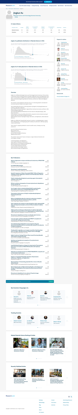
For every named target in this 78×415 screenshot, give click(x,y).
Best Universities (68, 5)
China (16, 17)
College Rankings (35, 5)
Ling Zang (63, 78)
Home (7, 8)
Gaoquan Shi (63, 68)
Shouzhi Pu (63, 52)
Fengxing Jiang (64, 42)
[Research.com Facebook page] (69, 396)
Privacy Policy (66, 405)
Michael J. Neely (43, 320)
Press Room (53, 402)
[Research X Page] (71, 396)
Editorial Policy (66, 402)
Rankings (41, 400)
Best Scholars (61, 5)
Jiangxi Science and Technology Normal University (28, 15)
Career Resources (44, 5)
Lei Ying (62, 82)
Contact (52, 400)
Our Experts (41, 412)
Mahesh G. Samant (17, 320)
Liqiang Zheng (63, 74)
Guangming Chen (57, 296)
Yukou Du (63, 48)
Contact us (51, 281)
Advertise (53, 405)
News (40, 407)
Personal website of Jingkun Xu (63, 96)
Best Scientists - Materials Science (14, 8)
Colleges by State (53, 5)
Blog (40, 405)
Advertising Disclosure (67, 400)
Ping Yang (63, 63)
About (40, 409)
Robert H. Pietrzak (57, 321)
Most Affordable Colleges (24, 5)
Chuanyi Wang (64, 58)
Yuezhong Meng (64, 88)
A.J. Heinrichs (29, 320)
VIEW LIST (48, 1)
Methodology (41, 402)
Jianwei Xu (42, 295)
